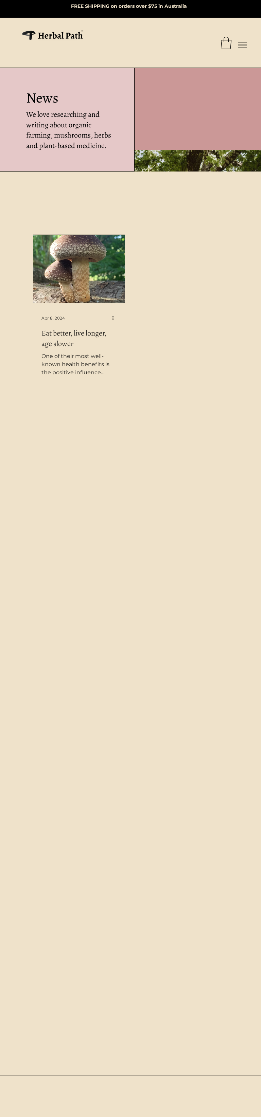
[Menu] (242, 45)
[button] (226, 43)
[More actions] (115, 318)
